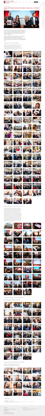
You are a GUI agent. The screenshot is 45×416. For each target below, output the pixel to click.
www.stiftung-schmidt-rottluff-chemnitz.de (9, 413)
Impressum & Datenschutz (28, 409)
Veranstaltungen (7, 6)
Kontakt (24, 409)
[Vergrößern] (8, 54)
